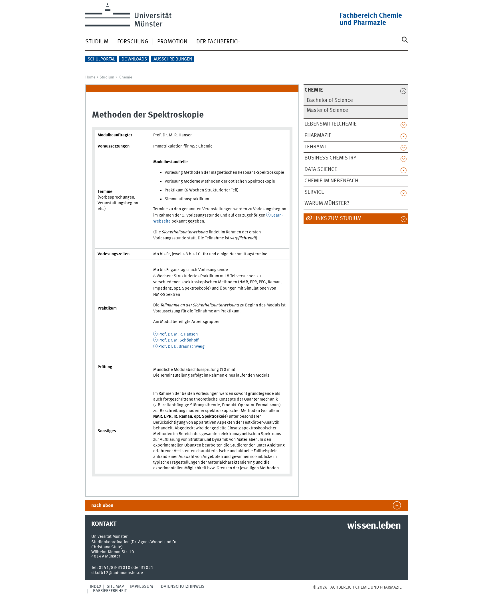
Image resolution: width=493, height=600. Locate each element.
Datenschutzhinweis (183, 586)
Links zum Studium (337, 218)
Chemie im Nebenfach (331, 180)
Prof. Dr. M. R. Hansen (178, 334)
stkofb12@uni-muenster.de (117, 573)
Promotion (172, 42)
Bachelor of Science (330, 100)
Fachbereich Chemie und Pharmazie (371, 19)
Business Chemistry (330, 158)
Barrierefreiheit (110, 591)
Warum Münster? (326, 203)
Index (95, 586)
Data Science (320, 169)
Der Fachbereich (218, 42)
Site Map (115, 586)
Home (90, 77)
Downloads (134, 59)
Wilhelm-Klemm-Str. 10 (112, 552)
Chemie (125, 77)
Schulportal (101, 59)
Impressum (141, 586)
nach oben (102, 505)
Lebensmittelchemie (330, 124)
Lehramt (315, 147)
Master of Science (327, 110)
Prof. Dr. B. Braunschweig (181, 346)
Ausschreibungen (172, 59)
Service (314, 192)
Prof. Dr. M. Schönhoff (178, 340)
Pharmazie (318, 135)
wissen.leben (374, 526)
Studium (96, 42)
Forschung (132, 42)
